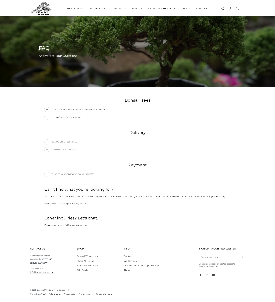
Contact (128, 256)
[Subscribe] (243, 257)
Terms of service (86, 294)
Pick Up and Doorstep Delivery (141, 265)
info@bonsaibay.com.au (75, 203)
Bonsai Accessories (88, 265)
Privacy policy (70, 294)
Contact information (104, 294)
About (127, 270)
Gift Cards (82, 270)
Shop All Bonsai (86, 261)
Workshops (130, 261)
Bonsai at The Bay (44, 290)
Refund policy (55, 294)
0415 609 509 (36, 268)
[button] (222, 8)
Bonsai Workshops (87, 256)
